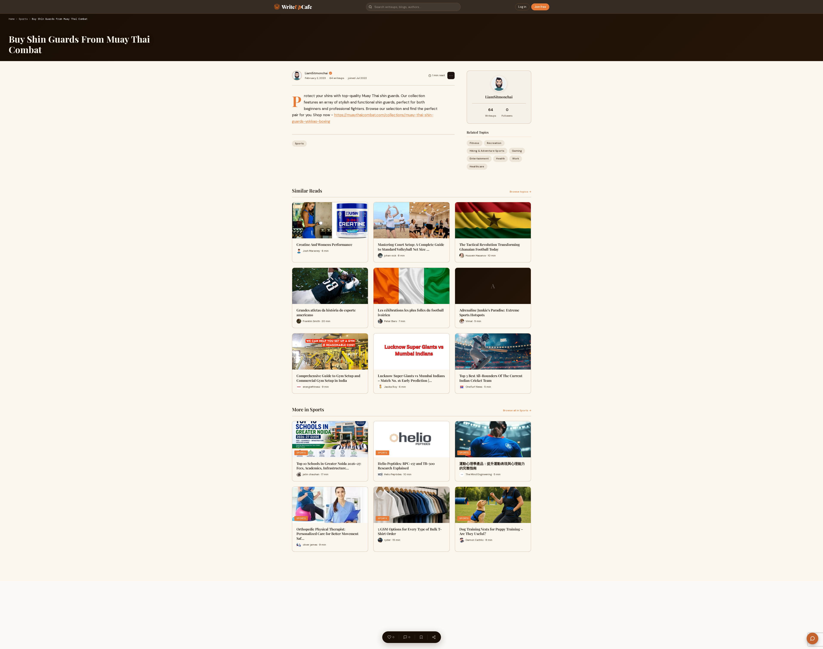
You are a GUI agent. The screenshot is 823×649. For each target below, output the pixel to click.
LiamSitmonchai (316, 73)
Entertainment (479, 158)
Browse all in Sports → (517, 410)
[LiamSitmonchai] (297, 75)
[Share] (433, 637)
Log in (522, 7)
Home (12, 19)
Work (515, 158)
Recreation (494, 143)
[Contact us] (812, 638)
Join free (540, 7)
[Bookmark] (421, 637)
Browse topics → (520, 191)
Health (500, 158)
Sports (23, 19)
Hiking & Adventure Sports (487, 151)
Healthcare (477, 166)
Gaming (517, 151)
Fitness (474, 143)
